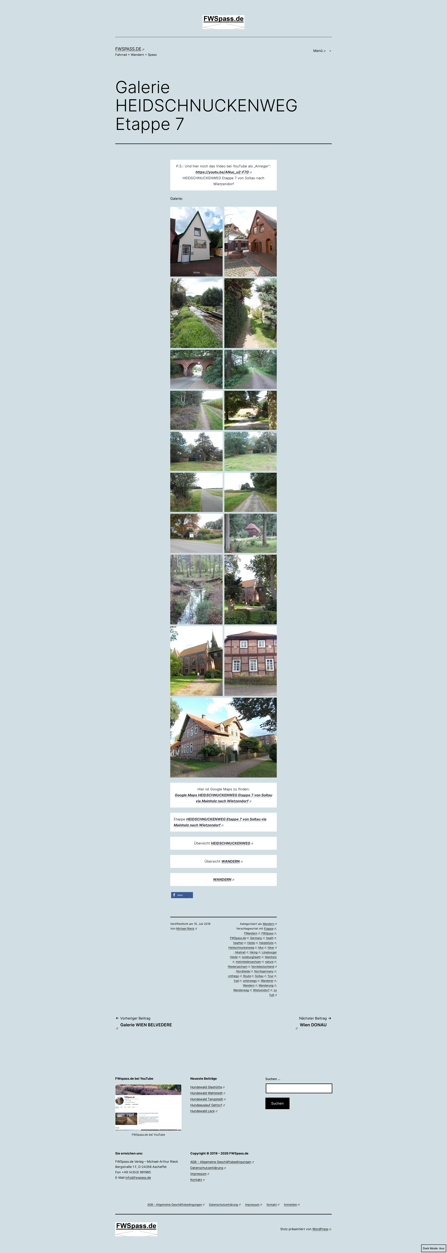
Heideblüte (266, 943)
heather (238, 943)
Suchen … (272, 1079)
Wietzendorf (261, 990)
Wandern (268, 924)
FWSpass (267, 933)
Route (247, 976)
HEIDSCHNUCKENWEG (230, 843)
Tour (270, 976)
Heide (251, 943)
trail (236, 980)
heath (269, 938)
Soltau (259, 976)
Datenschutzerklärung (206, 1168)
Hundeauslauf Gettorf (206, 1105)
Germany (256, 938)
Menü (318, 51)
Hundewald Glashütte (206, 1087)
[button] (182, 895)
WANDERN (222, 879)
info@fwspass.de (138, 1177)
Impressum (198, 1174)
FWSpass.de (128, 48)
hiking (254, 952)
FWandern (250, 933)
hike (260, 947)
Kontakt (196, 1180)
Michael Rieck (185, 928)
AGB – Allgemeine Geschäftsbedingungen (220, 1162)
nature (269, 961)
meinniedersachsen (248, 961)
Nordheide (243, 971)
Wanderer (267, 980)
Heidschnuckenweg (241, 947)
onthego (233, 976)
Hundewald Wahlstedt (206, 1093)
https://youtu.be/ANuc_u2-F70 (222, 172)
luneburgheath (251, 957)
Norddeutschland (262, 966)
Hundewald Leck (202, 1111)
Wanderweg (241, 990)
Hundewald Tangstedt (206, 1099)
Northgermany (263, 971)
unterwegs (250, 980)
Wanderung (266, 985)
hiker (271, 947)
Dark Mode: (430, 1248)
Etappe (268, 928)
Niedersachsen (237, 966)
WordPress (320, 1229)
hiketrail (240, 952)
